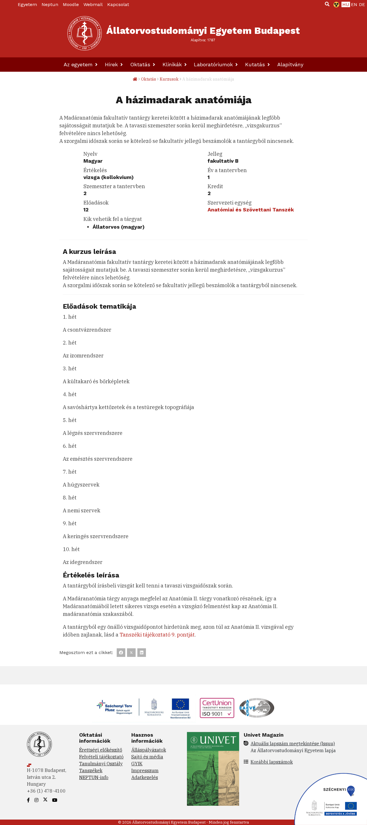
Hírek (112, 64)
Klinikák (173, 64)
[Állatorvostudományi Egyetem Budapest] (84, 33)
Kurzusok (169, 79)
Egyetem (27, 4)
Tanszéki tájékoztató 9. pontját (157, 634)
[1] (327, 4)
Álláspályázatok (148, 750)
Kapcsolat (118, 4)
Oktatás (141, 64)
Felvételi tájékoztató (101, 757)
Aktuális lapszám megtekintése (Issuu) (293, 743)
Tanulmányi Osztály (101, 763)
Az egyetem (79, 64)
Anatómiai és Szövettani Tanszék (251, 210)
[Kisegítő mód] (335, 4)
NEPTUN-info (93, 777)
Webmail (93, 4)
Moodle (71, 4)
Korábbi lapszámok (272, 762)
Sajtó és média (147, 757)
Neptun (50, 4)
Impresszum (145, 770)
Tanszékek (90, 770)
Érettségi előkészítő (100, 750)
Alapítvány (290, 64)
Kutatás (256, 64)
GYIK (136, 763)
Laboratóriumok (214, 64)
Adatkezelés (144, 777)
